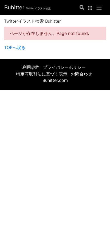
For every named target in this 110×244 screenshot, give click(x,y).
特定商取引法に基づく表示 (41, 74)
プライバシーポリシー (64, 67)
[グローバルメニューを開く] (99, 7)
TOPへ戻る (14, 47)
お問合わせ (81, 74)
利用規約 (31, 67)
